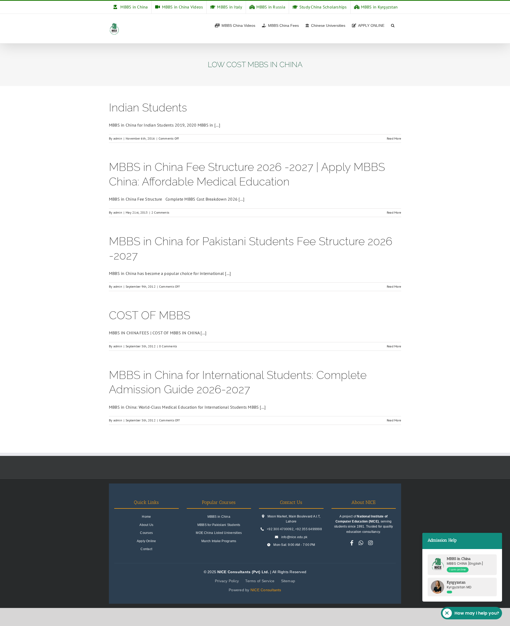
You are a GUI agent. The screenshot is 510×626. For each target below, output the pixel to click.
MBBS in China (218, 517)
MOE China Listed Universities (219, 533)
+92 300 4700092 (280, 529)
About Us (146, 525)
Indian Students (148, 107)
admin (117, 138)
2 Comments (160, 212)
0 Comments (168, 346)
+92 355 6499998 (308, 529)
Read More (394, 138)
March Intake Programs (218, 541)
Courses (146, 533)
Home (146, 517)
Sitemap (288, 581)
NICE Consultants (265, 590)
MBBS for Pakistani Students (218, 525)
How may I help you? (476, 613)
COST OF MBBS (149, 315)
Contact (146, 549)
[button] (392, 25)
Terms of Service (259, 581)
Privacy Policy (227, 581)
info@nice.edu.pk (294, 537)
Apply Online (146, 541)
